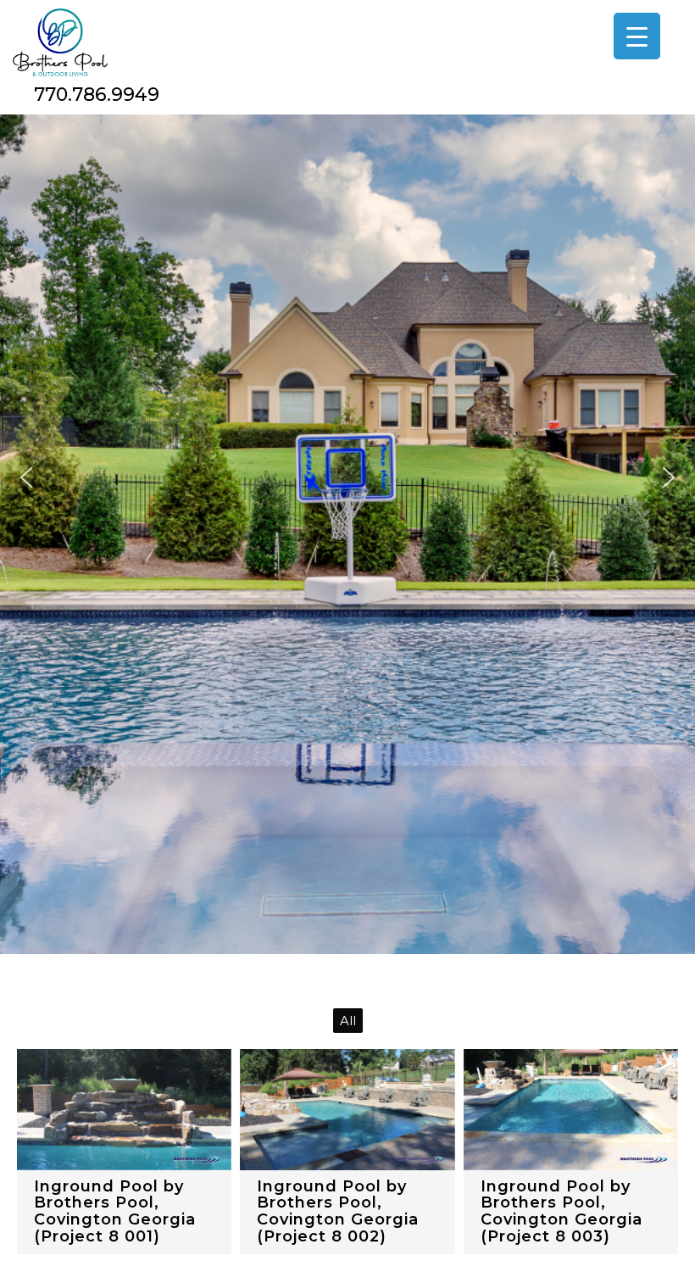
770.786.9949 (96, 94)
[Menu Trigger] (637, 36)
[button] (26, 477)
